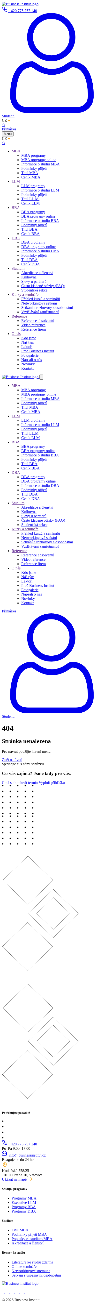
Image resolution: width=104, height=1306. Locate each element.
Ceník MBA (30, 177)
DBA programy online (38, 247)
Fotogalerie (29, 355)
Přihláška (9, 129)
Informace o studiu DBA (40, 251)
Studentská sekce (34, 290)
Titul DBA (29, 260)
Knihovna (29, 277)
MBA (16, 151)
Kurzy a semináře (25, 294)
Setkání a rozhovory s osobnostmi (47, 307)
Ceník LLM (30, 203)
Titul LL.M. (30, 199)
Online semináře (24, 1266)
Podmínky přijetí (34, 168)
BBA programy (33, 212)
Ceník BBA (30, 234)
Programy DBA (24, 1211)
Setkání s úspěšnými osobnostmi (36, 1275)
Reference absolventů (37, 321)
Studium (18, 268)
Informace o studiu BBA (40, 221)
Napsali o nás (31, 360)
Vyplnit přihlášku (52, 783)
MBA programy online (38, 160)
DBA (16, 238)
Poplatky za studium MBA (32, 1239)
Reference (19, 316)
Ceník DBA (30, 264)
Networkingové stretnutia (31, 1271)
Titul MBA (29, 173)
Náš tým (27, 342)
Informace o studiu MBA (40, 164)
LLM (16, 181)
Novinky (28, 364)
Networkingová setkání (39, 303)
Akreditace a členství (37, 273)
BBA (16, 208)
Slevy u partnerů (33, 281)
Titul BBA (29, 229)
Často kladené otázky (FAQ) (43, 286)
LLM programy (33, 186)
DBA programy (33, 242)
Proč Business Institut (37, 351)
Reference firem (33, 329)
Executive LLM (24, 1202)
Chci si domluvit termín (20, 783)
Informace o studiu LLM (40, 190)
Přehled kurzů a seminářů (40, 299)
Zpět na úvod (12, 760)
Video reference (33, 325)
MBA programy (33, 155)
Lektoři (26, 347)
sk (3, 125)
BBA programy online (38, 216)
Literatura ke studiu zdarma (32, 1262)
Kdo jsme (28, 338)
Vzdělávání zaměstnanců (40, 312)
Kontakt (27, 368)
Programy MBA (24, 1198)
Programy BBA (24, 1207)
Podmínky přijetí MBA (29, 1234)
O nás (16, 334)
